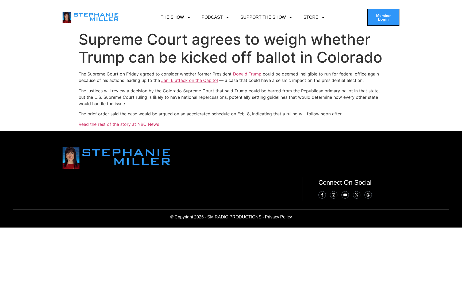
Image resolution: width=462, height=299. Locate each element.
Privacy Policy (278, 217)
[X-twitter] (356, 195)
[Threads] (368, 195)
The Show (172, 17)
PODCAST (212, 17)
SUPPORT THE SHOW (263, 17)
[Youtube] (345, 195)
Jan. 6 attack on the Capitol (189, 80)
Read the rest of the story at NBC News (119, 124)
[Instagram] (333, 195)
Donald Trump (247, 74)
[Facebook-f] (322, 195)
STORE (310, 17)
